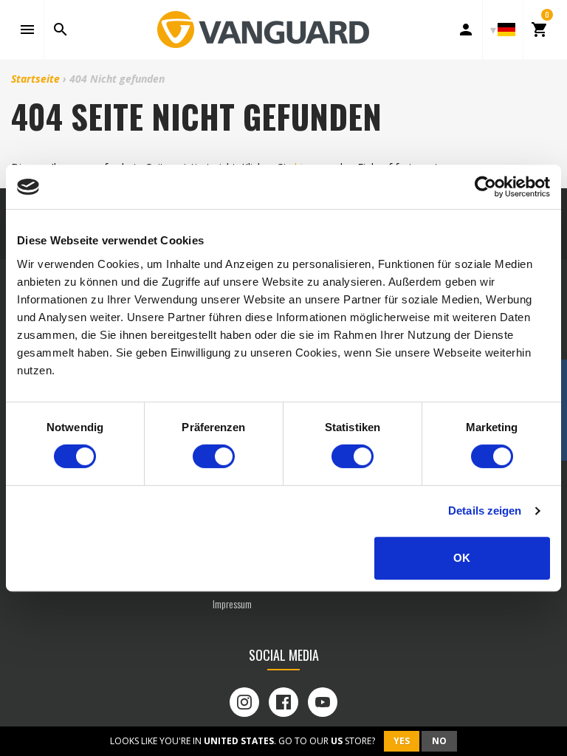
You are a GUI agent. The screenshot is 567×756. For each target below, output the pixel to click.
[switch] (214, 456)
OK (461, 557)
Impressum (232, 603)
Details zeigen (484, 510)
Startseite (35, 79)
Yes (402, 741)
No (439, 741)
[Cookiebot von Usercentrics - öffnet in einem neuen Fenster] (485, 187)
